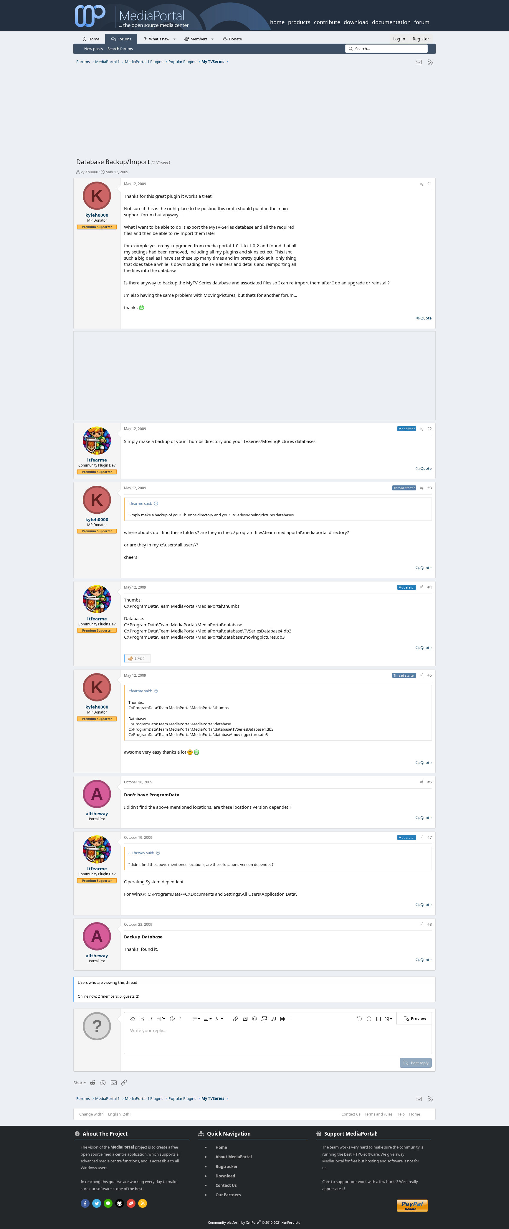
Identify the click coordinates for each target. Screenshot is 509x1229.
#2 (429, 428)
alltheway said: (141, 852)
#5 (429, 675)
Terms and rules (378, 1114)
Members (199, 39)
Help (400, 1114)
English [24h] (119, 1114)
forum (421, 21)
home (277, 21)
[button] (174, 38)
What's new (159, 39)
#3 (429, 487)
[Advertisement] (253, 113)
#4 (429, 587)
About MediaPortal (234, 1156)
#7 (429, 837)
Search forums (120, 48)
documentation (391, 21)
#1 (429, 183)
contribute (327, 21)
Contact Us (226, 1185)
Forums (124, 39)
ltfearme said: (140, 503)
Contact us (350, 1114)
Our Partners (228, 1194)
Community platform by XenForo (254, 1222)
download (356, 21)
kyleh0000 (89, 171)
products (299, 21)
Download (225, 1176)
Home (93, 39)
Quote (426, 318)
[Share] (421, 184)
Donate (235, 39)
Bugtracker (227, 1166)
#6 (429, 782)
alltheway (97, 813)
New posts (93, 48)
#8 (429, 924)
